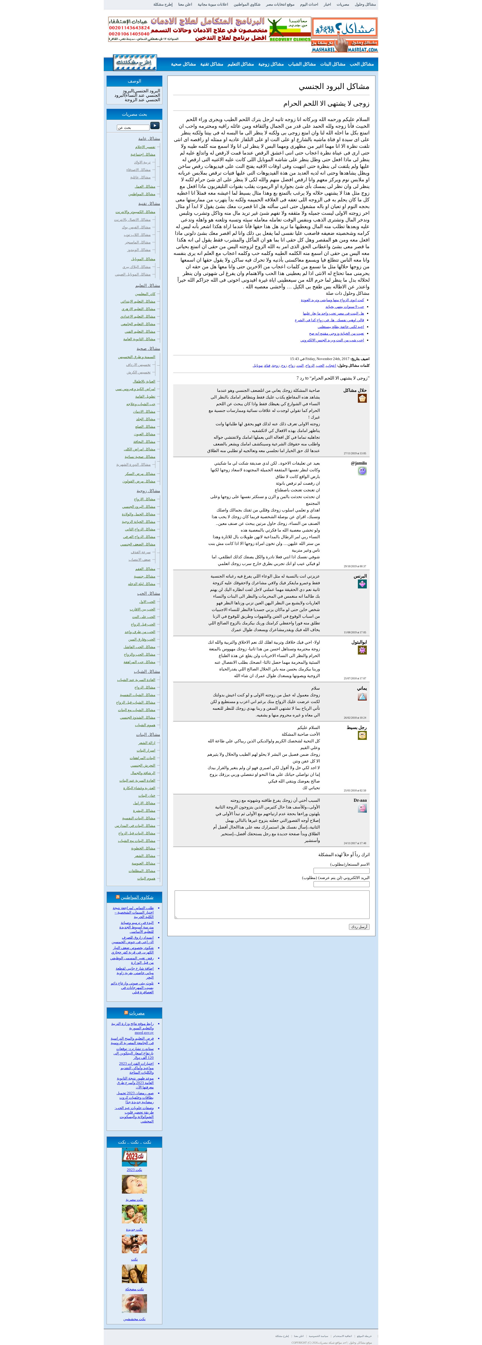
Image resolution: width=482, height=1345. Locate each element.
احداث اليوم (309, 4)
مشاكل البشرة (144, 810)
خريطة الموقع (364, 1336)
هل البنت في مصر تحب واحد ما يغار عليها (333, 313)
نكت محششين (134, 1319)
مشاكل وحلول (365, 4)
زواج (291, 365)
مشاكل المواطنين (141, 194)
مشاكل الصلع (145, 426)
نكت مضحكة (134, 1289)
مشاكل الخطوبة (143, 848)
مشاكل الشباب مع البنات (136, 710)
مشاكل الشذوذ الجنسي (137, 717)
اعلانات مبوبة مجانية (213, 4)
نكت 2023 (134, 1170)
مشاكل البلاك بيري (136, 267)
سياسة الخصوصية (318, 1336)
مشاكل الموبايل (143, 259)
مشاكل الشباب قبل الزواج (135, 702)
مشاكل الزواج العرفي (139, 537)
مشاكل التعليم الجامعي (138, 324)
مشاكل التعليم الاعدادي (137, 316)
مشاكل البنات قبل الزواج (136, 833)
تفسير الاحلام (145, 147)
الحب (320, 365)
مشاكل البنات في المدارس (135, 826)
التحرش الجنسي (143, 765)
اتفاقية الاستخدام (342, 1336)
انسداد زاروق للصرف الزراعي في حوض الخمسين (133, 939)
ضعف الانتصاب (140, 559)
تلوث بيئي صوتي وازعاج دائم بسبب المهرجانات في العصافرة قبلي (132, 987)
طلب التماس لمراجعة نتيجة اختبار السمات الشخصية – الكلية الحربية (133, 912)
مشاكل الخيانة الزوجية (138, 522)
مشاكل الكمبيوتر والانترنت (135, 212)
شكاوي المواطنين (247, 4)
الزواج (310, 365)
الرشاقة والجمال (143, 773)
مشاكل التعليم (241, 64)
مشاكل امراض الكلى (139, 449)
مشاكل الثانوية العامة (139, 339)
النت (300, 365)
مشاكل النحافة (144, 442)
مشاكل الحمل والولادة (138, 514)
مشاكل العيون (144, 434)
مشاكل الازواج (144, 499)
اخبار (327, 4)
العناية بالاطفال (144, 381)
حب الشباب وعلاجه (140, 404)
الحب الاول (147, 602)
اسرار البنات (146, 750)
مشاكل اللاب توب (137, 235)
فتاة (267, 365)
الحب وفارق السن (141, 639)
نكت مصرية (134, 1199)
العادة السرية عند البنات (137, 780)
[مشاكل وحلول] (344, 52)
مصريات (343, 4)
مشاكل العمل (145, 186)
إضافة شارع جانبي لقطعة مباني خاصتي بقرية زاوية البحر (135, 972)
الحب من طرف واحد (140, 632)
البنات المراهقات (142, 758)
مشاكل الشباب (302, 64)
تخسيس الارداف (138, 365)
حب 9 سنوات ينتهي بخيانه (345, 307)
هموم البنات (146, 878)
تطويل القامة (145, 396)
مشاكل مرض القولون (138, 481)
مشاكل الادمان (144, 411)
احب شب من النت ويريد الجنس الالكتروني (332, 340)
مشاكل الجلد (145, 419)
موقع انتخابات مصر (280, 4)
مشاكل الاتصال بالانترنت (132, 220)
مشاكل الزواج (144, 687)
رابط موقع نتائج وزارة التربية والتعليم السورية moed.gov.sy (132, 1028)
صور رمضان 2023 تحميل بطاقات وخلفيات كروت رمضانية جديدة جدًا (135, 1097)
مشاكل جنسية (144, 576)
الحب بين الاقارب (142, 609)
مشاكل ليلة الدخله (141, 584)
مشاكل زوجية (271, 64)
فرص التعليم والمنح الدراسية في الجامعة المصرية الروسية (132, 1040)
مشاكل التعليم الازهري (138, 309)
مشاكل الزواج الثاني (140, 529)
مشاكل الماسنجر (138, 242)
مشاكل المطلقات (142, 871)
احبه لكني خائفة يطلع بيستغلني (341, 327)
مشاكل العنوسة (143, 863)
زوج (284, 365)
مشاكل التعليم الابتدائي (137, 301)
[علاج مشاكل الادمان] (209, 40)
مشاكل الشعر (144, 856)
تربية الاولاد (142, 162)
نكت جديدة (134, 1229)
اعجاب (331, 365)
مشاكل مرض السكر (140, 474)
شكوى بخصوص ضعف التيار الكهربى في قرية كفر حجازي (132, 950)
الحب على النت (143, 617)
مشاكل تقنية (211, 64)
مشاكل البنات (333, 64)
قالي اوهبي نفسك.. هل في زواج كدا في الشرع (329, 320)
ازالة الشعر (146, 743)
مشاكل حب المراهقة (139, 662)
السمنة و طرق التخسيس (136, 357)
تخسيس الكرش (139, 372)
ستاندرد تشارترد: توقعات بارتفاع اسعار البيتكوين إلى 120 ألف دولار (134, 1053)
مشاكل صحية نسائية (140, 457)
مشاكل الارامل (144, 803)
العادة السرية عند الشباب (136, 680)
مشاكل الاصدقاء (138, 170)
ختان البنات (146, 795)
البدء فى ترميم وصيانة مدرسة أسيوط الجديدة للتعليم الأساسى (136, 927)
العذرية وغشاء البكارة (139, 788)
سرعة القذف (141, 552)
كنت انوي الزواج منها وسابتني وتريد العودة (332, 300)
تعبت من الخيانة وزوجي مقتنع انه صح (336, 333)
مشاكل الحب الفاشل (139, 647)
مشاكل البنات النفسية (138, 818)
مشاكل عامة (362, 78)
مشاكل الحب (362, 64)
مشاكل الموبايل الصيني (133, 274)
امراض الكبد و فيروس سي (135, 389)
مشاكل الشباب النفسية (137, 695)
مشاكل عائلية (140, 177)
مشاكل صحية (183, 64)
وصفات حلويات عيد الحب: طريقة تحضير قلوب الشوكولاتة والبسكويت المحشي (134, 1114)
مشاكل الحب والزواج (139, 654)
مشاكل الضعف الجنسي (137, 544)
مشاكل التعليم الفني (140, 331)
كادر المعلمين (145, 294)
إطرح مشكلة (163, 4)
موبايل (258, 365)
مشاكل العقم (145, 569)
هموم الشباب (145, 725)
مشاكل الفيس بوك (136, 227)
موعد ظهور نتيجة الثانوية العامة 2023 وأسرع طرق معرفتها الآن (135, 1082)
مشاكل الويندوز (139, 250)
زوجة (275, 365)
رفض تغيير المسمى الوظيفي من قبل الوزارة (132, 960)
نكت (134, 1259)
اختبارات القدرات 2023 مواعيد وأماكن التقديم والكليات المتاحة (136, 1067)
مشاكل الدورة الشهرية (133, 464)
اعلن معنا (185, 4)
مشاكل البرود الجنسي (138, 506)
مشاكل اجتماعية (143, 154)
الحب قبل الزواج (143, 624)
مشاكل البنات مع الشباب (136, 841)
